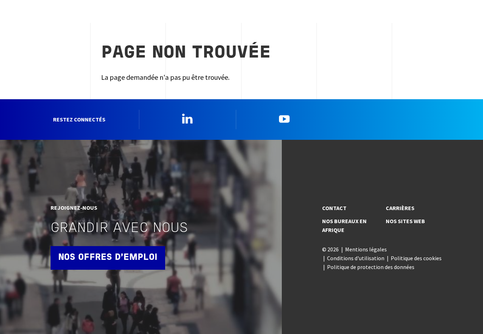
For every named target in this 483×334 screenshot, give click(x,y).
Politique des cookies (416, 258)
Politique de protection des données (370, 266)
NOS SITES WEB (405, 221)
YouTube (284, 118)
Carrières (400, 207)
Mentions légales (366, 249)
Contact (334, 207)
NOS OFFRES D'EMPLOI (107, 258)
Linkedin (187, 118)
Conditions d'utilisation (355, 258)
